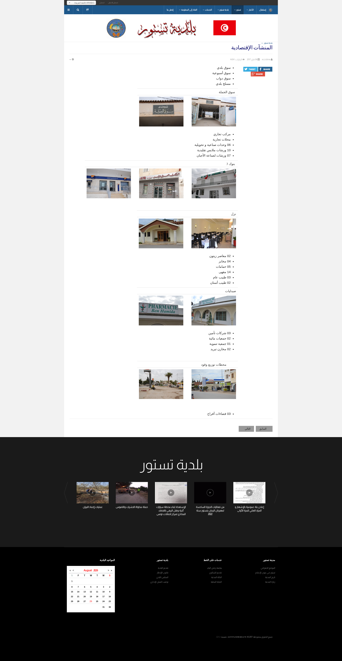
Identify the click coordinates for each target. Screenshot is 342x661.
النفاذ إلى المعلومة (189, 10)
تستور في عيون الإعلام (265, 572)
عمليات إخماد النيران (93, 507)
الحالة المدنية (216, 577)
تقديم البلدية (163, 568)
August (89, 570)
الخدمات (208, 10)
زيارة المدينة (270, 582)
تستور (238, 10)
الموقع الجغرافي (268, 568)
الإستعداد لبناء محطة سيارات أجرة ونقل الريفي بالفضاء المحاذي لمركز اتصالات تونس (171, 510)
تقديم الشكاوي (215, 572)
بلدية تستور (224, 10)
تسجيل (102, 3)
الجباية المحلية (216, 582)
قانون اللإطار (162, 572)
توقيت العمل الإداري (159, 582)
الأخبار (251, 10)
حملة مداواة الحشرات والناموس (132, 507)
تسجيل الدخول (113, 3)
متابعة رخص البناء (214, 568)
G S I (218, 637)
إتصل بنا (170, 10)
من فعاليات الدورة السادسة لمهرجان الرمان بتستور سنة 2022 (210, 510)
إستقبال (262, 10)
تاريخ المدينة (270, 577)
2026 (96, 570)
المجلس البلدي (162, 577)
